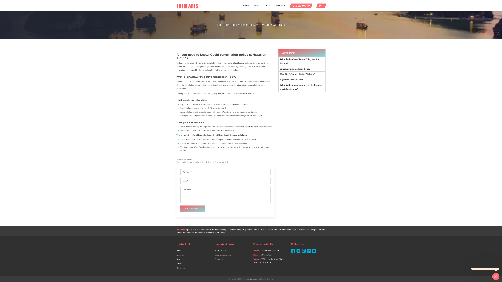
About (257, 6)
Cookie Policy (220, 259)
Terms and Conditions (223, 255)
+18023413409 (265, 255)
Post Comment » (193, 209)
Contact (280, 6)
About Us (180, 255)
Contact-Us (180, 268)
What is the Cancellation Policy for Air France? (299, 61)
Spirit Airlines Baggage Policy (295, 68)
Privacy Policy (220, 250)
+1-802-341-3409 (302, 6)
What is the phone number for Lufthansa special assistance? (301, 87)
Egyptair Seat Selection (291, 79)
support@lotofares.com (270, 250)
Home (246, 6)
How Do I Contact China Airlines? (297, 74)
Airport (179, 264)
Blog (268, 6)
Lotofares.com (252, 279)
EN (321, 6)
